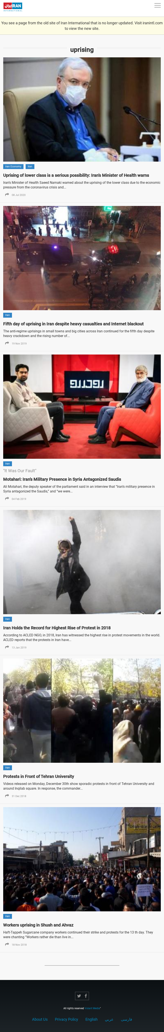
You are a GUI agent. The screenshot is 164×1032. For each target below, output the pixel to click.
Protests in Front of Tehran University (38, 776)
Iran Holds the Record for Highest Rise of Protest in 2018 (57, 627)
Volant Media (92, 1008)
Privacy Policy (66, 1019)
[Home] (15, 8)
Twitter (79, 996)
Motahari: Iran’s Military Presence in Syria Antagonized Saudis (62, 479)
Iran (30, 166)
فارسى (126, 1019)
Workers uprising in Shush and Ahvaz (38, 925)
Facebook (86, 996)
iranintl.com (153, 23)
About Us (40, 1019)
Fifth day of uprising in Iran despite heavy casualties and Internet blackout (73, 323)
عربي (109, 1019)
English (91, 1019)
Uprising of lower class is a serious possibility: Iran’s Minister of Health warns (76, 175)
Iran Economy (13, 166)
